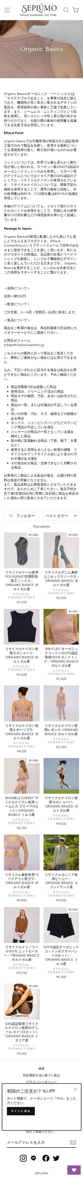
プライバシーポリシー (41, 1082)
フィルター (25, 515)
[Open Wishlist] (74, 1170)
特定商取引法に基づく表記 (41, 1075)
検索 (42, 1068)
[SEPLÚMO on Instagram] (23, 1158)
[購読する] (73, 1142)
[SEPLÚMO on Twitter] (56, 1158)
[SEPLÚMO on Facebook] (45, 1158)
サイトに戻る (21, 1111)
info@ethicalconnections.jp (24, 345)
